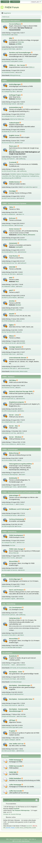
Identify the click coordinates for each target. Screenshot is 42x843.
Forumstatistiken (11, 803)
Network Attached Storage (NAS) (21, 391)
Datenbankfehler (6, 35)
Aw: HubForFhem (28, 187)
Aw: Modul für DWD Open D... (10, 368)
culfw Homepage (15, 785)
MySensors (31, 668)
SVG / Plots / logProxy (14, 176)
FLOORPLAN (17, 178)
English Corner (14, 135)
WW (4, 828)
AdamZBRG (22, 343)
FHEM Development (16, 535)
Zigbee (11, 325)
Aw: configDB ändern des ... (9, 422)
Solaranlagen (14, 495)
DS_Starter (20, 61)
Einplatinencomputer (17, 402)
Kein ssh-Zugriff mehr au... (9, 398)
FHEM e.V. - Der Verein (17, 65)
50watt (22, 297)
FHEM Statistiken (15, 778)
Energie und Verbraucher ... (9, 716)
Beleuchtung (14, 453)
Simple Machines (26, 841)
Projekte (12, 731)
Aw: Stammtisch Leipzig (8, 61)
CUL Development (15, 607)
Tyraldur (20, 727)
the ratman (22, 444)
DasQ (20, 422)
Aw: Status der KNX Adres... (9, 274)
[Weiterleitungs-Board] (5, 761)
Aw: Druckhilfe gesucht (8, 694)
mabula (15, 35)
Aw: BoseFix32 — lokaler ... (9, 665)
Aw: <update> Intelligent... (9, 740)
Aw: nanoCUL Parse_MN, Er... (9, 635)
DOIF (11, 119)
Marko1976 (22, 398)
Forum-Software (15, 24)
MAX (11, 278)
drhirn (20, 49)
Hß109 (22, 705)
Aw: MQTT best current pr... (9, 198)
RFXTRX (12, 301)
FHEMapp (31, 174)
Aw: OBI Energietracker (8, 526)
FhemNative (25, 174)
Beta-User (22, 116)
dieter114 (21, 214)
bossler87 (16, 808)
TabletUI (18, 174)
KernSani (18, 99)
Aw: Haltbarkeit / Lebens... (9, 286)
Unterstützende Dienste (18, 358)
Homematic (13, 243)
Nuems (20, 286)
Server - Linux (14, 415)
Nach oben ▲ (32, 839)
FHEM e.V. (32, 67)
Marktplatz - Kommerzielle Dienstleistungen (18, 710)
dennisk (22, 570)
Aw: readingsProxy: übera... (9, 91)
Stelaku (22, 411)
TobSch (22, 635)
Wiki (11, 38)
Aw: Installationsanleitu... (8, 72)
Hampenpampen (24, 368)
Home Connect (14, 229)
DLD (36, 187)
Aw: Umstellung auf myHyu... (9, 515)
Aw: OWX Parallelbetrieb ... (9, 214)
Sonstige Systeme (15, 347)
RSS (13, 178)
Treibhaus (22, 131)
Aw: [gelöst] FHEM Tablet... (9, 49)
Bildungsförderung (15, 75)
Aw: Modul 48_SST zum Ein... (9, 131)
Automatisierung (15, 107)
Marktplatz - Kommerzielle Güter (21, 699)
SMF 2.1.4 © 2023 (16, 841)
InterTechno (13, 256)
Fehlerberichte (14, 618)
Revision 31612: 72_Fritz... (9, 558)
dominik (8, 828)
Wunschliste (13, 561)
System (20, 558)
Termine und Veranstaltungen (20, 52)
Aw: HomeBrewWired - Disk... (10, 252)
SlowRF (12, 314)
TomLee (19, 526)
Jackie (20, 332)
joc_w (20, 321)
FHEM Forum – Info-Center (12, 800)
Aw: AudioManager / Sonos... (9, 487)
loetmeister (23, 252)
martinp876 (19, 247)
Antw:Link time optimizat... (9, 615)
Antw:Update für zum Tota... (9, 433)
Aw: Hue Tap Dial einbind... (9, 332)
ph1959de (18, 44)
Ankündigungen (15, 84)
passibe (20, 72)
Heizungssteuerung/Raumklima (20, 464)
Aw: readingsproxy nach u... (9, 116)
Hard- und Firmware (16, 590)
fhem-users (13, 146)
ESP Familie (13, 668)
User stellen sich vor (16, 744)
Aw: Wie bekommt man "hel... (10, 263)
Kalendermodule (14, 371)
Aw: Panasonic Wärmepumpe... (10, 474)
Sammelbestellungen (16, 682)
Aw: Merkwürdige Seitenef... (9, 104)
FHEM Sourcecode (15, 766)
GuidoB (17, 828)
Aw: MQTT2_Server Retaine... (9, 297)
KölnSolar (21, 751)
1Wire (11, 207)
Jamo (19, 387)
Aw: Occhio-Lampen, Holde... (9, 460)
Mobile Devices (14, 182)
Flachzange (20, 225)
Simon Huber (22, 716)
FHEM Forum (12, 7)
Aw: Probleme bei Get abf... (9, 343)
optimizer (22, 515)
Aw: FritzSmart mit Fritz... (8, 387)
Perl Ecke (12, 545)
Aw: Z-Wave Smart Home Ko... (10, 705)
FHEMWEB (13, 174)
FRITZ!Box (12, 380)
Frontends (13, 162)
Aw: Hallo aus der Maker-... (9, 751)
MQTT (11, 290)
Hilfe (7, 839)
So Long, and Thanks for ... (9, 159)
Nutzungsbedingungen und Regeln (19, 839)
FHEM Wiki (21, 42)
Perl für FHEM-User (18, 119)
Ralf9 (18, 586)
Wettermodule (23, 371)
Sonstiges (12, 191)
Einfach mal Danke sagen (9, 727)
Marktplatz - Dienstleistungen (20, 685)
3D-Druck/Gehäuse (22, 668)
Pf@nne (25, 235)
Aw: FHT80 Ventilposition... (9, 321)
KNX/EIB (12, 267)
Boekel (21, 274)
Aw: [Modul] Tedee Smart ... (9, 354)
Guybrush (21, 198)
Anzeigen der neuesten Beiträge (12, 814)
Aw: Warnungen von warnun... (10, 570)
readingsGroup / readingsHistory (30, 176)
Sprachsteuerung (6, 178)
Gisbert (23, 474)
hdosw (21, 828)
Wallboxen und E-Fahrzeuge (19, 509)
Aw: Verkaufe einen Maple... (9, 679)
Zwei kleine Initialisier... (8, 225)
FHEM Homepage (15, 760)
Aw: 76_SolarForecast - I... (9, 504)
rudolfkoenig (21, 159)
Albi (19, 740)
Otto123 (21, 433)
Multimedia (13, 478)
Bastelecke (13, 656)
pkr (20, 460)
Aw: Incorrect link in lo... (8, 142)
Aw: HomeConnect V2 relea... (9, 239)
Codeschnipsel (14, 123)
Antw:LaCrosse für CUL (8, 586)
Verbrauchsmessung (16, 519)
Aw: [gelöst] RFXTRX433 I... (9, 310)
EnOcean (12, 218)
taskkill (34, 828)
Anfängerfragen (15, 95)
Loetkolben (22, 679)
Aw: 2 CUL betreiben (7, 647)
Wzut (17, 281)
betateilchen (22, 665)
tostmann (21, 598)
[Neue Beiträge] (5, 27)
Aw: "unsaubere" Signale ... (9, 598)
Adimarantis (31, 235)
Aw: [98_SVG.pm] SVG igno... (9, 171)
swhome (19, 235)
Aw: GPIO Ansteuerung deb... (9, 411)
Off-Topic (12, 720)
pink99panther (28, 828)
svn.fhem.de (15, 553)
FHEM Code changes (16, 549)
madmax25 (23, 263)
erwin (20, 91)
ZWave (11, 336)
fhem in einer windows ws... (9, 444)
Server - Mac (13, 426)
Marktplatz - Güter (16, 672)
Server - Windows (15, 437)
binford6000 (23, 487)
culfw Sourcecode (15, 791)
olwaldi (21, 104)
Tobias (20, 310)
